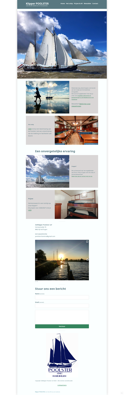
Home (63, 3)
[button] (36, 259)
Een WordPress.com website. (52, 392)
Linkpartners (62, 385)
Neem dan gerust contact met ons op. (82, 176)
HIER (29, 129)
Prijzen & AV (78, 3)
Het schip (69, 3)
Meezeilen (87, 3)
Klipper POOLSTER (37, 3)
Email (39, 302)
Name (39, 294)
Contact (95, 3)
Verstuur (62, 326)
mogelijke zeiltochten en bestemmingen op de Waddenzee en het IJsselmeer (83, 97)
